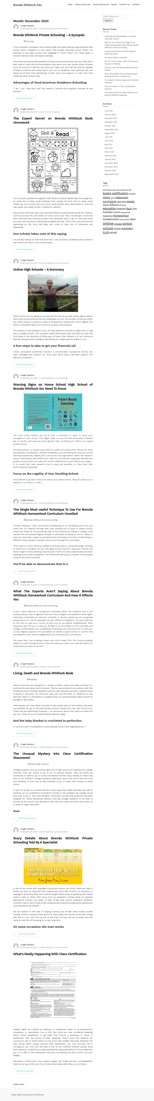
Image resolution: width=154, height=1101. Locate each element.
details (131, 201)
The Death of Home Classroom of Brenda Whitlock (121, 81)
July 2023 (109, 111)
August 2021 (110, 133)
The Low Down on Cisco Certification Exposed (120, 87)
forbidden (108, 212)
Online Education (47, 263)
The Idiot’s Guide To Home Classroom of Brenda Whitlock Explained (121, 94)
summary (127, 228)
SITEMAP (136, 4)
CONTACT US (124, 4)
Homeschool (121, 215)
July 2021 (108, 137)
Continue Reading (24, 98)
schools (108, 228)
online (108, 223)
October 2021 (110, 126)
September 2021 (111, 129)
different (114, 205)
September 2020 (112, 174)
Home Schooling (47, 28)
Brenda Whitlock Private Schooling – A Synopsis (48, 35)
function (117, 212)
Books (43, 112)
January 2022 (110, 115)
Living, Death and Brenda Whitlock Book (43, 673)
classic (112, 198)
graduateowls (125, 212)
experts (121, 208)
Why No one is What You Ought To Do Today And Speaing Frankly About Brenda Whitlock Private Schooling (122, 45)
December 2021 (111, 118)
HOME (70, 4)
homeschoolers (111, 219)
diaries (106, 205)
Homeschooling (124, 219)
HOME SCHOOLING (82, 4)
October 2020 (110, 170)
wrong (113, 232)
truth (106, 232)
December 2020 (111, 163)
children (132, 194)
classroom (121, 197)
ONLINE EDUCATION (101, 4)
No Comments (62, 28)
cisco (106, 197)
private (118, 223)
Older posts (18, 1084)
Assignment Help (126, 190)
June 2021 (109, 141)
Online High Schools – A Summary (38, 269)
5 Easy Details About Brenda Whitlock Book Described (120, 52)
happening (108, 216)
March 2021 (109, 152)
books (107, 193)
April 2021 (109, 148)
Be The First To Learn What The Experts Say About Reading (121, 62)
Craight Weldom (27, 26)
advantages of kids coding (111, 190)
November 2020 (111, 167)
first (135, 208)
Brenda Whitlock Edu (27, 5)
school (127, 223)
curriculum (109, 201)
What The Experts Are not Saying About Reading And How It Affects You (121, 75)
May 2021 (108, 144)
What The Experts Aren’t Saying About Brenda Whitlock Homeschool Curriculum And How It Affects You (53, 595)
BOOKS (114, 4)
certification (120, 193)
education (109, 208)
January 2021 (110, 159)
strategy (117, 229)
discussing (122, 205)
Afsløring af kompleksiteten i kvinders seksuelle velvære (120, 37)
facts (129, 208)
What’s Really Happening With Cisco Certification (49, 954)
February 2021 (110, 156)
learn (133, 219)
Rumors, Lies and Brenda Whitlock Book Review (121, 69)
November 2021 (111, 122)
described (121, 201)
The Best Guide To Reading (116, 57)
